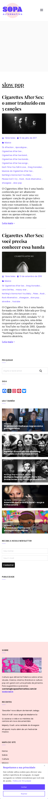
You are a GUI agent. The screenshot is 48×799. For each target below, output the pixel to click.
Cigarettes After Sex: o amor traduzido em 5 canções (23, 103)
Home (5, 751)
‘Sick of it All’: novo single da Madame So (19, 714)
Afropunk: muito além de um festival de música (19, 730)
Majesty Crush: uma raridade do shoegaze (20, 725)
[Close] (45, 765)
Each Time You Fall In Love (14, 167)
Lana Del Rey (8, 289)
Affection (9, 147)
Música (8, 142)
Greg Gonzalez (35, 167)
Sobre (5, 755)
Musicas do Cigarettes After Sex (17, 171)
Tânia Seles (10, 138)
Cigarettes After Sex (11, 151)
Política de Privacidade (22, 781)
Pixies (35, 293)
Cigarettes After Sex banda (15, 159)
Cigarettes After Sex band (14, 155)
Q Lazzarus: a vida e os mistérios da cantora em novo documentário (17, 719)
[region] (24, 781)
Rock (21, 179)
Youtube (16, 301)
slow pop (17, 183)
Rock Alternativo (33, 179)
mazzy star (21, 289)
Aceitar (24, 787)
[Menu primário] (42, 10)
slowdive (6, 301)
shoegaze (6, 183)
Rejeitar (24, 794)
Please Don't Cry (10, 179)
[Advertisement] (24, 46)
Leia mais (7, 223)
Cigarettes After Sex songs (15, 163)
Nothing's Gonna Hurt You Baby (16, 175)
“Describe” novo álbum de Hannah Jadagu (20, 710)
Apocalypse (21, 147)
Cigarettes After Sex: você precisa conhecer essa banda (23, 241)
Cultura (5, 759)
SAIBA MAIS (7, 692)
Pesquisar (43, 371)
